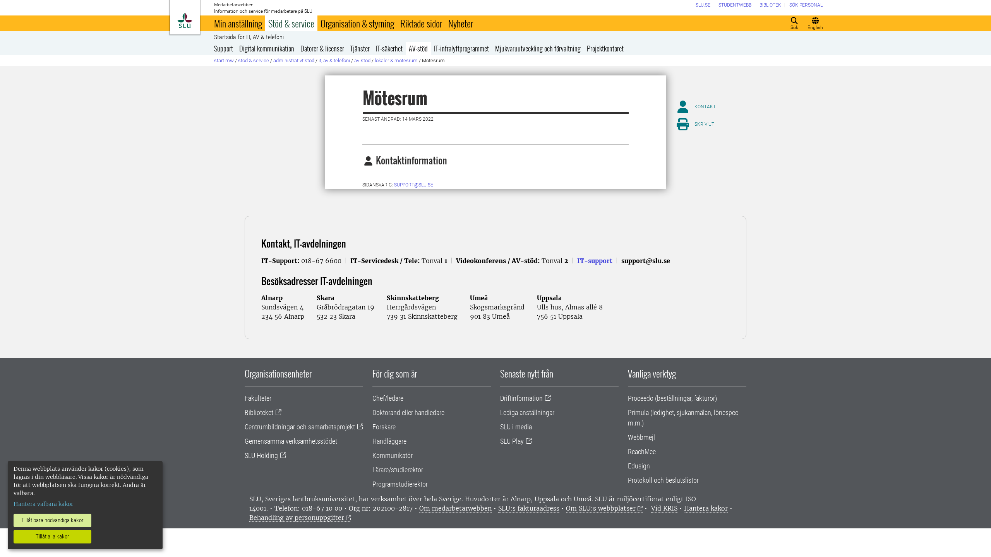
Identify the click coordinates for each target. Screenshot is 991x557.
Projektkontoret (605, 48)
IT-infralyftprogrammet (461, 48)
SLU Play (512, 441)
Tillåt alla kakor (52, 536)
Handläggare (389, 441)
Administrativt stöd (293, 60)
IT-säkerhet (389, 48)
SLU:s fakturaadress (528, 508)
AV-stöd (418, 48)
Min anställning (238, 23)
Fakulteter (258, 398)
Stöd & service (291, 23)
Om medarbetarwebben (455, 508)
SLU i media (516, 427)
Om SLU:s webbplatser (601, 508)
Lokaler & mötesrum (396, 60)
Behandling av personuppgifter (296, 517)
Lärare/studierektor (397, 470)
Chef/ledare (387, 398)
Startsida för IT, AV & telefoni (249, 37)
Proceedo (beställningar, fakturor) (672, 398)
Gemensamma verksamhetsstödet (291, 441)
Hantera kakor (706, 508)
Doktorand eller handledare (408, 412)
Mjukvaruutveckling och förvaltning (538, 48)
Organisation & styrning (357, 23)
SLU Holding (261, 455)
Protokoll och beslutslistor (663, 480)
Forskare (384, 427)
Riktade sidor (421, 23)
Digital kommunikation (266, 48)
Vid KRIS (664, 508)
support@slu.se (413, 185)
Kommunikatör (392, 455)
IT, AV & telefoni (334, 60)
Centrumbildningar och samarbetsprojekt (300, 427)
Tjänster (360, 48)
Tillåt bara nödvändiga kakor (52, 520)
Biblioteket (259, 412)
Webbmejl (641, 437)
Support (223, 48)
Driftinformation (521, 398)
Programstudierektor (400, 484)
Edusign (639, 466)
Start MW (224, 60)
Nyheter (460, 23)
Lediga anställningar (527, 412)
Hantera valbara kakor (43, 504)
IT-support (594, 261)
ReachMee (642, 452)
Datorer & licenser (322, 48)
